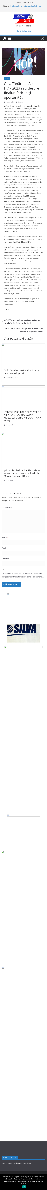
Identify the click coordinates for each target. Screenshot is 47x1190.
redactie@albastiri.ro (23, 31)
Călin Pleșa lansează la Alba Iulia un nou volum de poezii (21, 372)
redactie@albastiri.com (22, 1163)
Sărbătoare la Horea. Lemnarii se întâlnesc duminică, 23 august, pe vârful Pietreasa (25, 7)
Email (5, 548)
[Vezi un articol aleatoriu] (42, 38)
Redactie (20, 102)
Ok (24, 1187)
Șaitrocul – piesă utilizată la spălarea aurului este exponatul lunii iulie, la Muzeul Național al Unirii (22, 473)
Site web (5, 558)
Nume (5, 537)
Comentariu (7, 507)
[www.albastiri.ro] (4, 38)
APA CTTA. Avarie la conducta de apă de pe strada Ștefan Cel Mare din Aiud (22, 321)
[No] (44, 1182)
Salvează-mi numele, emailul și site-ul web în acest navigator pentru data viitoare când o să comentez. (23, 575)
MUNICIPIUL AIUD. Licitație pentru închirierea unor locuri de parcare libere (24, 330)
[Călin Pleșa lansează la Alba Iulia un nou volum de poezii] (23, 345)
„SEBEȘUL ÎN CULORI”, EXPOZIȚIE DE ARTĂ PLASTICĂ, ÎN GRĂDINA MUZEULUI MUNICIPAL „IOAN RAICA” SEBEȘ (23, 416)
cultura (7, 78)
